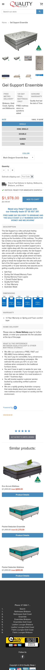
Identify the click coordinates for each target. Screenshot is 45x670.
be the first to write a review (22, 437)
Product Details (22, 494)
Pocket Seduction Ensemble (13, 526)
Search (22, 609)
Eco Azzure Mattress (10, 486)
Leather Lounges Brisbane (22, 624)
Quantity (5, 166)
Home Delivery (22, 332)
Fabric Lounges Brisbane (22, 632)
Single (22, 124)
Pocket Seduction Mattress (13, 567)
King (22, 144)
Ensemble (22, 616)
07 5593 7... (25, 605)
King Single (22, 129)
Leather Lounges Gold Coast (22, 627)
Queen (23, 139)
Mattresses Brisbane (22, 611)
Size (4, 119)
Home (4, 22)
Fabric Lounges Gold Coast (22, 629)
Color (26, 153)
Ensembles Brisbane (22, 619)
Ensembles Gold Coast (23, 622)
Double (22, 134)
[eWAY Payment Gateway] (22, 641)
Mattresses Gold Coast (23, 614)
